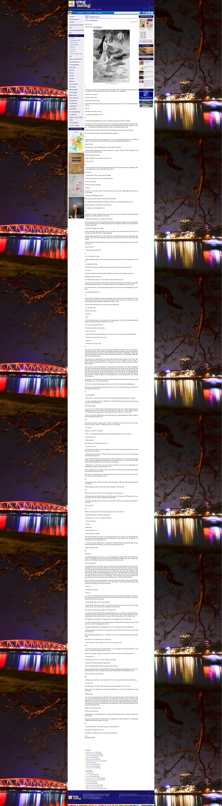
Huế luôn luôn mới (73, 19)
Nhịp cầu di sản (73, 95)
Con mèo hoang (90, 764)
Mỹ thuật (71, 78)
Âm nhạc (71, 73)
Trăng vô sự (89, 757)
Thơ (70, 56)
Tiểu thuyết (72, 47)
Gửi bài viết (88, 12)
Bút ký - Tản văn (73, 42)
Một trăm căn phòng (91, 754)
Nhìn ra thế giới (73, 92)
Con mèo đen (89, 774)
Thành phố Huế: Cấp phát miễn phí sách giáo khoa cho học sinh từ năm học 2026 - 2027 (148, 83)
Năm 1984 (143, 34)
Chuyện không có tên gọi (92, 780)
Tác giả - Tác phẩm (74, 125)
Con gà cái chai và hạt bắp (92, 778)
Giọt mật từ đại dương (91, 755)
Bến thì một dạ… (90, 752)
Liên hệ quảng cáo (98, 12)
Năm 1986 (143, 38)
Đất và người (72, 86)
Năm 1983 (143, 32)
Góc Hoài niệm (73, 103)
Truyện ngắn (72, 49)
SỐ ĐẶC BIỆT (72, 106)
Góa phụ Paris (89, 776)
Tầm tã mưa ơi (89, 766)
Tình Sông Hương (73, 122)
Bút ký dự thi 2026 (74, 44)
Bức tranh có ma (90, 759)
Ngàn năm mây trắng (91, 786)
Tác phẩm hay (72, 114)
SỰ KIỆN (71, 22)
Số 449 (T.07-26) (143, 29)
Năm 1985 (143, 36)
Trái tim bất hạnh (90, 767)
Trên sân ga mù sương (91, 785)
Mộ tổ (87, 762)
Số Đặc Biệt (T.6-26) (149, 29)
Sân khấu (71, 75)
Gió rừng (88, 781)
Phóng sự (72, 38)
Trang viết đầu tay (73, 98)
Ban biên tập (80, 12)
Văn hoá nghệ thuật (74, 64)
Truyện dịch (72, 51)
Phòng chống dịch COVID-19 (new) (76, 26)
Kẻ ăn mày (88, 783)
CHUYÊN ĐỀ (72, 109)
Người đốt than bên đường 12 (93, 761)
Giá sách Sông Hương (74, 111)
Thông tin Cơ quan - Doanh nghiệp (76, 119)
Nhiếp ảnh (71, 81)
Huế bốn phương (73, 89)
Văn (76, 35)
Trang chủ (71, 16)
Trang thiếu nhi (73, 100)
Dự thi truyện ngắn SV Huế (76, 53)
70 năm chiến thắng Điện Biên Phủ (76, 31)
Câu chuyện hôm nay (74, 62)
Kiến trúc (71, 70)
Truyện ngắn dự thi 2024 (75, 40)
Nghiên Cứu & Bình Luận (75, 59)
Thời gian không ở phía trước (93, 788)
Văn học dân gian (73, 84)
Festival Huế (72, 67)
